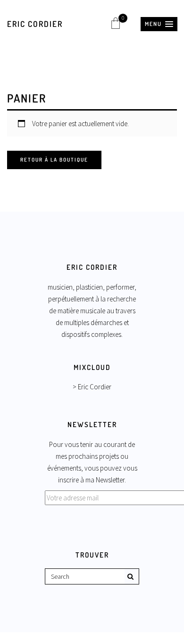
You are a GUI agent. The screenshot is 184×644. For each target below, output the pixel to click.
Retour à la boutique (54, 159)
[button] (159, 24)
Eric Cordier (35, 24)
